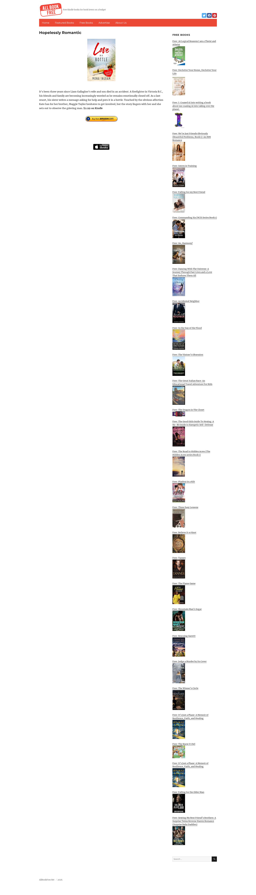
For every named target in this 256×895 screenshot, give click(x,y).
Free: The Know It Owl (183, 744)
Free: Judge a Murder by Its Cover (189, 661)
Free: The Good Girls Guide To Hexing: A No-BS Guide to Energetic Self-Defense (193, 423)
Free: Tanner (179, 558)
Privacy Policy (210, 881)
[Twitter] (204, 15)
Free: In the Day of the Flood (187, 328)
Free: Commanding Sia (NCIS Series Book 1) (194, 217)
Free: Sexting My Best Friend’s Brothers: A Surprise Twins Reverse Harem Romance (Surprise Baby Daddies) (194, 821)
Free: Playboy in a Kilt (183, 481)
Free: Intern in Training (184, 166)
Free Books (86, 22)
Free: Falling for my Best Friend (188, 192)
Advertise (104, 22)
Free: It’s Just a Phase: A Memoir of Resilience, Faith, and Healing (190, 717)
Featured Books (64, 22)
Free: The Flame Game (184, 583)
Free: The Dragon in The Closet (188, 409)
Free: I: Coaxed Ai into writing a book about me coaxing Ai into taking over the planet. (193, 106)
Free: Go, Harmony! (182, 243)
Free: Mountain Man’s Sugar (187, 609)
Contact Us (195, 881)
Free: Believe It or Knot (184, 532)
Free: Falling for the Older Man (188, 792)
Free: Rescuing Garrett (184, 636)
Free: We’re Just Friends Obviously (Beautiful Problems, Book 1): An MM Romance (191, 137)
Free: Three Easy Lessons (185, 507)
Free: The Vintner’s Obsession (187, 354)
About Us (121, 22)
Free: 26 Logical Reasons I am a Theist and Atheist (194, 43)
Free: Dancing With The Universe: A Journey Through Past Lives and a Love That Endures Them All (192, 272)
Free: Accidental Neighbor (185, 301)
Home (45, 22)
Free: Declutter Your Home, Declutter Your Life (194, 72)
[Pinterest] (214, 15)
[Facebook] (209, 15)
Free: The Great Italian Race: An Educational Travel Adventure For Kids (192, 382)
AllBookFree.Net (46, 880)
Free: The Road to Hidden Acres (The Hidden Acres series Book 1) (191, 453)
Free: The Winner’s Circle (185, 688)
